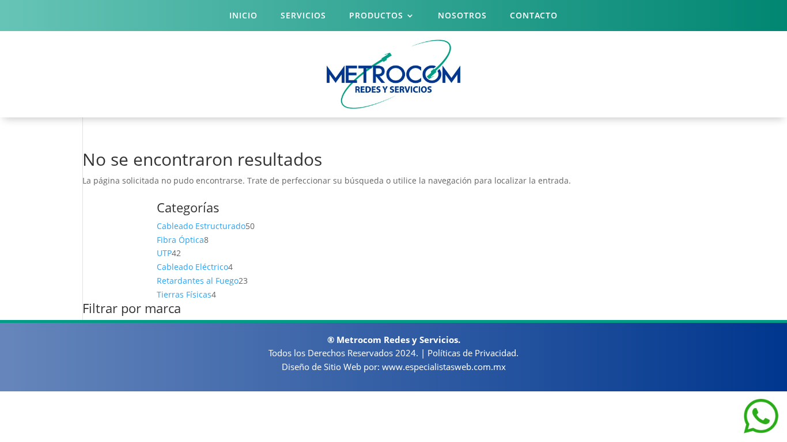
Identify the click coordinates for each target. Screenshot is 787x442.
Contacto (534, 16)
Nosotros (462, 16)
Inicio (243, 16)
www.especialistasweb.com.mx (444, 366)
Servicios (303, 16)
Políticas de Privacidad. (473, 353)
